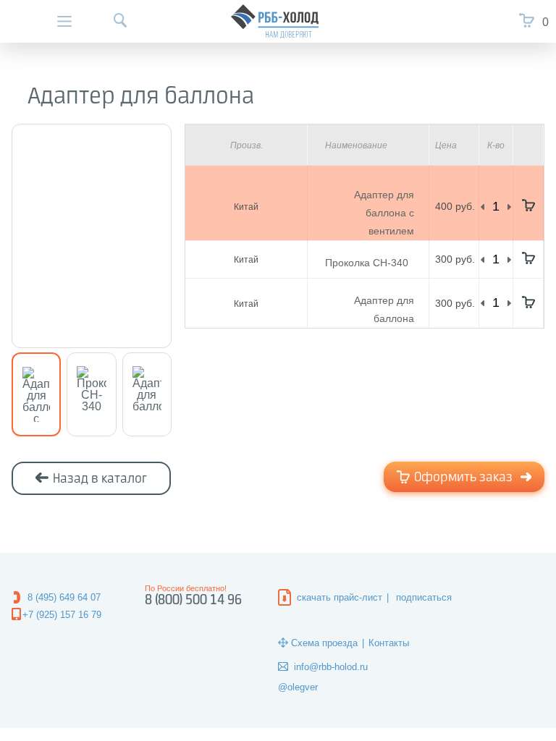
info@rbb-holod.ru (331, 666)
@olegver (298, 687)
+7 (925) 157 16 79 (61, 614)
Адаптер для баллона (384, 309)
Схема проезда (324, 643)
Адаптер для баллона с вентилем (384, 213)
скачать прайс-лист (339, 597)
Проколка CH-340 (366, 262)
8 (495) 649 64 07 (64, 597)
